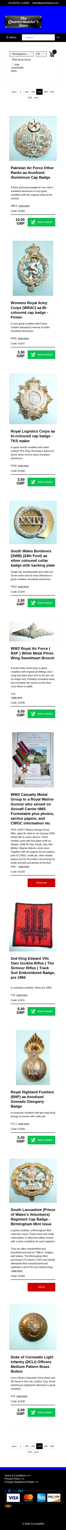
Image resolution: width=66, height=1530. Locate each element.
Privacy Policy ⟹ (14, 1478)
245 (46, 92)
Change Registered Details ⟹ (21, 1482)
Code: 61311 (18, 1000)
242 (27, 92)
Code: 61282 (18, 1276)
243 (33, 92)
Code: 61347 (18, 343)
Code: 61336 (18, 702)
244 (39, 92)
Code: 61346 (18, 471)
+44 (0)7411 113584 (18, 3)
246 (52, 92)
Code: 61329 (18, 871)
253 (30, 97)
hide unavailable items (16, 67)
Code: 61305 (18, 1129)
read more (24, 206)
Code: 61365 (18, 211)
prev (14, 92)
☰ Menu (11, 37)
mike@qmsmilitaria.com (45, 3)
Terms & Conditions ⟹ (17, 1475)
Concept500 (37, 1523)
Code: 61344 (18, 591)
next (36, 97)
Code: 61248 (18, 1401)
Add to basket (44, 222)
